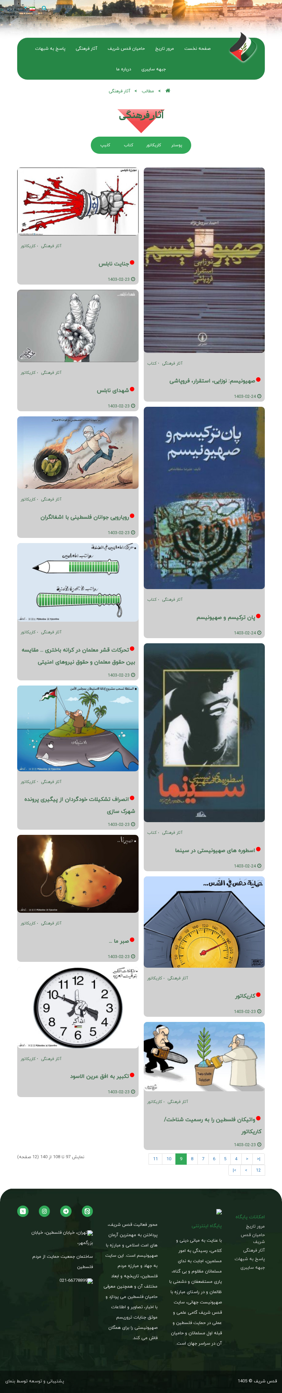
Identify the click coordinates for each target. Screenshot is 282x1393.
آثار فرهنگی (172, 363)
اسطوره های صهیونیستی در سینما (215, 850)
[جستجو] (44, 8)
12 (258, 1170)
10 (168, 1159)
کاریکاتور (154, 978)
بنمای (10, 1381)
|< (258, 1159)
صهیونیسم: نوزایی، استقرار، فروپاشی (212, 380)
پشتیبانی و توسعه (46, 1381)
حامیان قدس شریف (253, 1238)
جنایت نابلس (114, 263)
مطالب (148, 91)
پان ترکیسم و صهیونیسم (225, 617)
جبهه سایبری (252, 1267)
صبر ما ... (119, 941)
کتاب (151, 363)
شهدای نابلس (113, 390)
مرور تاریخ (255, 1226)
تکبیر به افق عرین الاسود (99, 1076)
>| (234, 1170)
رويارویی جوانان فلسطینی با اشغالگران (85, 517)
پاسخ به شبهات (250, 1259)
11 (155, 1159)
